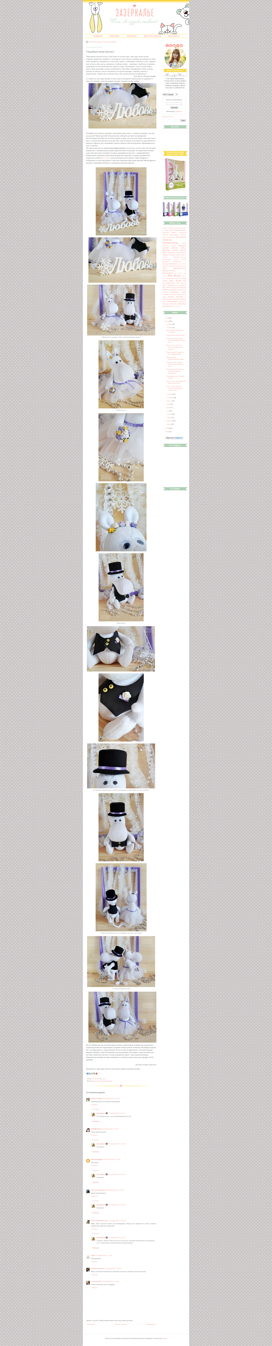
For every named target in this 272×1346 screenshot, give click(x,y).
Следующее (91, 1324)
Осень (178, 283)
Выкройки (182, 232)
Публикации (181, 287)
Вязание (165, 235)
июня (169, 407)
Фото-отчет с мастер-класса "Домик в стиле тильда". (175, 347)
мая (168, 411)
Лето (164, 268)
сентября (170, 397)
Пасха (165, 285)
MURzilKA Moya (96, 1129)
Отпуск (183, 283)
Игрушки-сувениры (179, 257)
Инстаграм (106, 158)
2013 (167, 428)
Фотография (172, 301)
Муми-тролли (97, 1081)
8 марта (165, 228)
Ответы (96, 1109)
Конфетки (172, 264)
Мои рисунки (178, 273)
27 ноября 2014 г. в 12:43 (103, 1255)
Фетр (164, 301)
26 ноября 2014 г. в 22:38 (114, 1190)
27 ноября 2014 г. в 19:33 (112, 1268)
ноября (169, 327)
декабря (170, 324)
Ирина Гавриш (96, 1098)
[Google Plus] (96, 1073)
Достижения (181, 237)
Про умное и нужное (170, 287)
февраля (170, 421)
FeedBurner (178, 111)
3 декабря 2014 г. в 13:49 (110, 1281)
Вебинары (166, 232)
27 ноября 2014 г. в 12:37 (116, 1113)
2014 (167, 321)
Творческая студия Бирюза (177, 294)
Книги (184, 259)
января (169, 424)
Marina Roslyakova (97, 1159)
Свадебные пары (107, 1081)
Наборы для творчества (174, 278)
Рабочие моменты (170, 290)
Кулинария (183, 266)
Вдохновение (180, 230)
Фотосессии (182, 301)
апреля (169, 414)
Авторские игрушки (174, 228)
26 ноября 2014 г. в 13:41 (111, 1098)
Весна (174, 233)
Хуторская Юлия (97, 1268)
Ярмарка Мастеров (170, 304)
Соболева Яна (96, 1281)
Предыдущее (151, 1324)
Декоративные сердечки (177, 235)
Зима (184, 243)
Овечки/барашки (168, 283)
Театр (164, 297)
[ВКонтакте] (87, 1073)
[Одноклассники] (92, 1073)
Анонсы (171, 230)
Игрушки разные (169, 245)
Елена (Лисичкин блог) (99, 1220)
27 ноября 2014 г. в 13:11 (116, 1237)
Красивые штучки (181, 264)
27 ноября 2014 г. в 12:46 (116, 1144)
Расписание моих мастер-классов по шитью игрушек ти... (175, 371)
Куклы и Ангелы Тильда (171, 266)
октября (170, 394)
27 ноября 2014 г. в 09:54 (117, 1220)
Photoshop (178, 306)
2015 (167, 318)
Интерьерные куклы (170, 259)
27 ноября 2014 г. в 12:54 (116, 1205)
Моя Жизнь (174, 276)
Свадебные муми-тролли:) (176, 335)
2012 (167, 432)
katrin (93, 1255)
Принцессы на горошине (177, 285)
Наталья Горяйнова (98, 1190)
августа (169, 401)
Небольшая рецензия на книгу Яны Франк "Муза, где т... (176, 340)
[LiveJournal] (94, 1073)
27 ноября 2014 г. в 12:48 (116, 1174)
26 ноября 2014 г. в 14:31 (110, 1129)
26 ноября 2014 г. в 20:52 (112, 1159)
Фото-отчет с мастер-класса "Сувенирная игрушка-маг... (174, 388)
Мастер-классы (180, 268)
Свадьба (165, 294)
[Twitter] (90, 1073)
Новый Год (181, 281)
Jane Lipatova (101, 1113)
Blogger (173, 306)
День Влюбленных (169, 237)
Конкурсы (166, 261)
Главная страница (121, 1324)
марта (169, 417)
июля (169, 404)
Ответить (94, 1105)
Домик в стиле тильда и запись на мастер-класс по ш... (175, 364)
